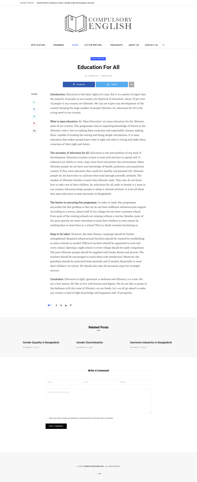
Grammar (58, 45)
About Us (134, 45)
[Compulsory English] (98, 24)
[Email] (34, 130)
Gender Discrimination (89, 342)
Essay (75, 45)
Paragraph (116, 45)
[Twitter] (34, 116)
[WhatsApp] (34, 102)
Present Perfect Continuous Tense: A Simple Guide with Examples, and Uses (65, 3)
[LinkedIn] (66, 305)
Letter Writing (93, 45)
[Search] (163, 44)
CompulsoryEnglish (94, 466)
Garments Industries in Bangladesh (151, 342)
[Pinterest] (34, 123)
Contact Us (151, 45)
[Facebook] (34, 109)
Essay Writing (98, 59)
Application (38, 45)
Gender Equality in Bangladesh (41, 342)
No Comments (91, 76)
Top (99, 474)
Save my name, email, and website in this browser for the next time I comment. (81, 418)
